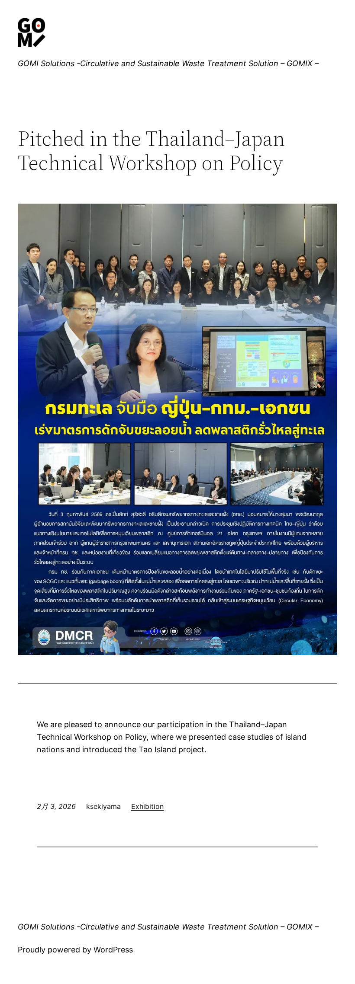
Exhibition (147, 806)
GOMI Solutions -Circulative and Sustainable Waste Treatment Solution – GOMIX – (168, 63)
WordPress (113, 949)
